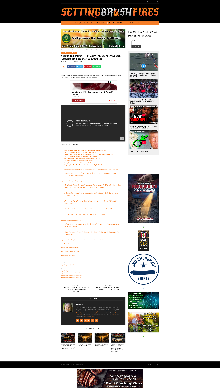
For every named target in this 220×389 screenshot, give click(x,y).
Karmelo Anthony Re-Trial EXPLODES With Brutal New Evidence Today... (143, 127)
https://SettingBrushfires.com (68, 243)
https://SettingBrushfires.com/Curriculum (71, 277)
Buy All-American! (69, 148)
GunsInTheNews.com (108, 311)
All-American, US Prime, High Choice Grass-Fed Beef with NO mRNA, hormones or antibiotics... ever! (91, 169)
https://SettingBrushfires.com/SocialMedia (71, 275)
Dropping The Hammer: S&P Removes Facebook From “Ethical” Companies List (90, 202)
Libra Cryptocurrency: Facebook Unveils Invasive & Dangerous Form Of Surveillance (92, 225)
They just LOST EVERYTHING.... (139, 151)
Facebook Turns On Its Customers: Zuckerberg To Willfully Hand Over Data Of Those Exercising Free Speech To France (93, 186)
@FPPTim (68, 259)
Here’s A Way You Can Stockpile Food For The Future (78, 161)
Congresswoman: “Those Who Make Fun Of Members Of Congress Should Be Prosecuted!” (91, 174)
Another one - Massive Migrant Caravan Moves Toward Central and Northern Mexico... (142, 101)
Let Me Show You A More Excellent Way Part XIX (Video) (101, 345)
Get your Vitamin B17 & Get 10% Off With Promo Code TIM (80, 152)
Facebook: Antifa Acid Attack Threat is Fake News (84, 214)
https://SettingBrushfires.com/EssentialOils (71, 273)
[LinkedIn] (144, 2)
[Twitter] (150, 2)
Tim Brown (65, 61)
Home (62, 49)
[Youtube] (153, 2)
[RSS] (147, 2)
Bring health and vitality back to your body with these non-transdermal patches (85, 150)
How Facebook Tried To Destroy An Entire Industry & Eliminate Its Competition (91, 233)
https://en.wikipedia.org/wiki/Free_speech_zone (72, 181)
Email (133, 40)
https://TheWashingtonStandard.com (70, 251)
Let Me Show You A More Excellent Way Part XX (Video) (84, 345)
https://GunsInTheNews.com (68, 255)
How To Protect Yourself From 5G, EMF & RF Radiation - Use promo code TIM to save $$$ (88, 154)
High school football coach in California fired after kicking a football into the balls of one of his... (143, 75)
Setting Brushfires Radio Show (71, 49)
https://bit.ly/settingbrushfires (68, 265)
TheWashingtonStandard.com (83, 313)
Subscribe (136, 46)
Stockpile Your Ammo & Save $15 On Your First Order (79, 163)
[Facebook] (141, 2)
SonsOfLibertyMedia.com (97, 311)
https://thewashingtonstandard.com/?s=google (72, 220)
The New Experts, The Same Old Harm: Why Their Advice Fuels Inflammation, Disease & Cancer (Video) (68, 346)
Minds (88, 316)
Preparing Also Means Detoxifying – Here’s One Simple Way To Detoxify (83, 165)
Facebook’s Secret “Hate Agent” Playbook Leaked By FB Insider (90, 209)
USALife (94, 316)
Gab (85, 316)
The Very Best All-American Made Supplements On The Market (81, 156)
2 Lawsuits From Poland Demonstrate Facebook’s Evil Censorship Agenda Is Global (91, 194)
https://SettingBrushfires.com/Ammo (70, 271)
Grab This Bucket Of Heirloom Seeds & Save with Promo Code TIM (82, 158)
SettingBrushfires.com (98, 313)
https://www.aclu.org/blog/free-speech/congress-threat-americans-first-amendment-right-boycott (84, 240)
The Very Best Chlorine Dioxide (72, 167)
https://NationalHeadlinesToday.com (70, 247)
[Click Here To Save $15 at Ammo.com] (143, 240)
